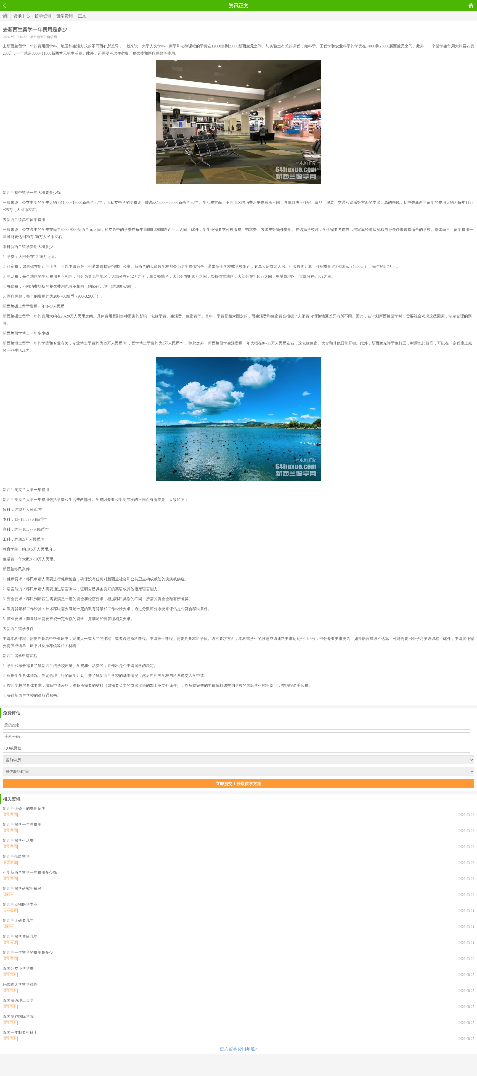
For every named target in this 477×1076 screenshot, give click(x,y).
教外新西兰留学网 (43, 37)
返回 (4, 5)
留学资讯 (43, 16)
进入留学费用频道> (239, 1048)
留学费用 (64, 16)
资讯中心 (21, 16)
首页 (471, 5)
